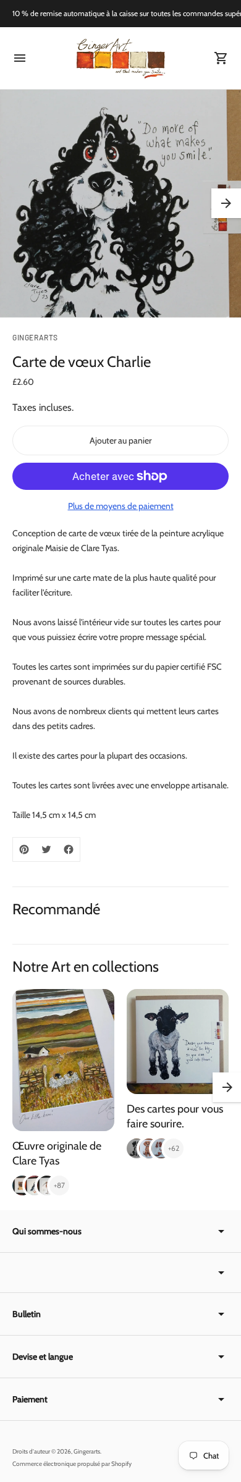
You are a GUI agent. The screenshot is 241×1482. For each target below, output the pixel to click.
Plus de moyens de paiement (121, 506)
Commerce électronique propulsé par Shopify (72, 1464)
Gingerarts (87, 1451)
